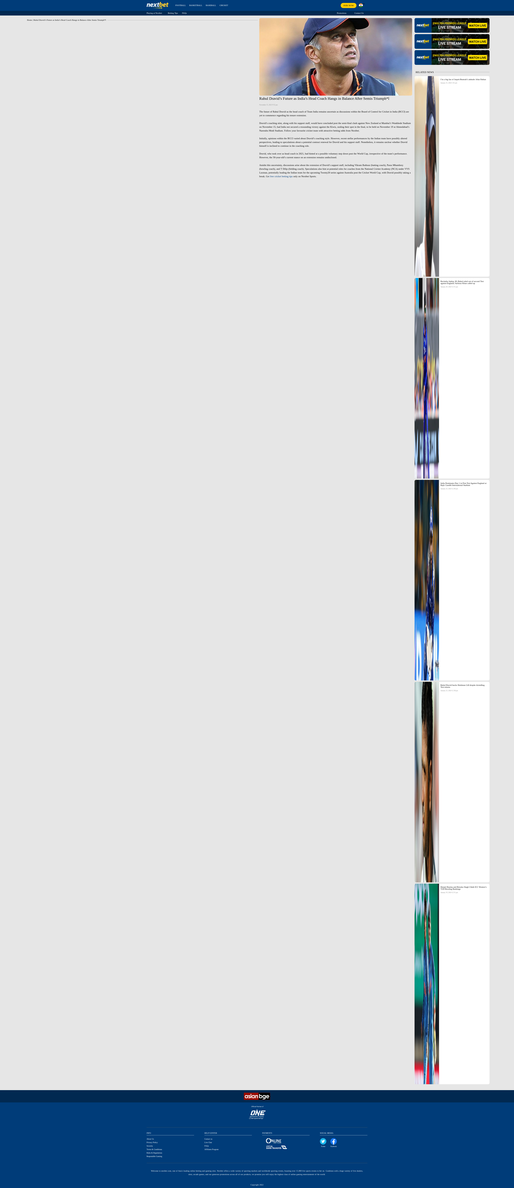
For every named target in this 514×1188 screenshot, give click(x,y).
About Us (150, 1139)
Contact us (208, 1139)
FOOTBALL (180, 5)
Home (29, 20)
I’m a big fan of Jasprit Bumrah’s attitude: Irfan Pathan (464, 79)
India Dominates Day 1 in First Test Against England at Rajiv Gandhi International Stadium (463, 484)
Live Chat (208, 1142)
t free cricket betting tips (281, 176)
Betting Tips (173, 13)
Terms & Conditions (154, 1149)
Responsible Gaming (154, 1156)
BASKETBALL (195, 5)
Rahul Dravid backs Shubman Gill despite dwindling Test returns (463, 686)
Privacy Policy (152, 1142)
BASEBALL (211, 5)
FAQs (184, 13)
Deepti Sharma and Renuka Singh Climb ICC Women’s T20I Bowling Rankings (464, 888)
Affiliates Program (211, 1149)
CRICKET (224, 5)
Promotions (341, 13)
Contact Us (359, 13)
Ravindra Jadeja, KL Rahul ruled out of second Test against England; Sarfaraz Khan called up (462, 282)
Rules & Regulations (154, 1153)
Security (150, 1146)
